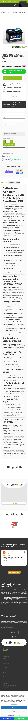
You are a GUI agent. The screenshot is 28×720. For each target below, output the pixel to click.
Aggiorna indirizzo (9, 124)
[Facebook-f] (12, 637)
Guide (4, 665)
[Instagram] (16, 637)
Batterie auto (12, 11)
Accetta (14, 707)
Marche (4, 658)
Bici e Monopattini (6, 670)
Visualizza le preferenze (14, 715)
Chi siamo (5, 653)
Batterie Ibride (6, 667)
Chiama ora (8, 718)
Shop (7, 11)
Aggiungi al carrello (9, 144)
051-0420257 (15, 72)
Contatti (4, 672)
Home (2, 11)
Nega (14, 711)
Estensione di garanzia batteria (9, 685)
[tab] (4, 182)
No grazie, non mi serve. (9, 133)
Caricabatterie (6, 663)
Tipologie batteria (6, 656)
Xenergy (13, 153)
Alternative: (6, 146)
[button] (26, 692)
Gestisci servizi (14, 704)
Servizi (4, 660)
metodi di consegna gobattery (9, 687)
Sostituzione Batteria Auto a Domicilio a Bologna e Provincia (13, 682)
